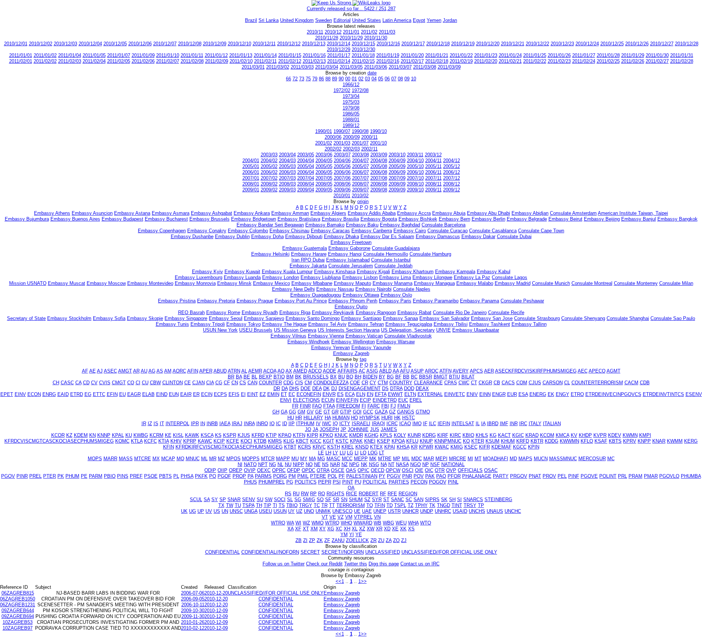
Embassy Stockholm (69, 318)
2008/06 (342, 184)
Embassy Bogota (379, 219)
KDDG (551, 441)
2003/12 (433, 154)
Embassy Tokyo (243, 324)
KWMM (675, 441)
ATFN (445, 371)
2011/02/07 (167, 61)
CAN (252, 382)
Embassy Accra (414, 213)
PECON (419, 482)
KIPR (312, 435)
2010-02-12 (192, 628)
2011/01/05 (94, 55)
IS (156, 423)
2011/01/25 (534, 55)
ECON (34, 394)
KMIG (456, 447)
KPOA (398, 441)
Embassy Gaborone (349, 248)
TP (481, 505)
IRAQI (378, 423)
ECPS (220, 394)
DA (285, 388)
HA (328, 417)
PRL (622, 476)
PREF (136, 476)
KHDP (585, 435)
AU (144, 371)
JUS (374, 429)
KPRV (629, 441)
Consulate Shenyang (583, 318)
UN (225, 511)
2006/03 (287, 172)
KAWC (205, 441)
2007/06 (342, 178)
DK (326, 388)
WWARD (363, 523)
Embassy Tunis (172, 324)
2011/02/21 (510, 61)
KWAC (442, 447)
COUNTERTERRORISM (597, 382)
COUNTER (270, 382)
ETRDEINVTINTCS (663, 394)
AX (289, 371)
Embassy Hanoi (345, 254)
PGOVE (589, 476)
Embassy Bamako (324, 225)
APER (205, 371)
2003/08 (360, 154)
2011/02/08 (192, 61)
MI (470, 458)
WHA (413, 523)
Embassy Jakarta (308, 265)
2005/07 (360, 166)
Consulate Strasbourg (537, 318)
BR (231, 376)
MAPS (525, 458)
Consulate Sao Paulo (672, 318)
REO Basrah (191, 312)
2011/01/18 (363, 55)
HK (397, 417)
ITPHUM (305, 423)
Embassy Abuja (448, 213)
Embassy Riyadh (260, 312)
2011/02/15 (363, 61)
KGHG (371, 435)
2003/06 (324, 154)
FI (364, 406)
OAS (351, 470)
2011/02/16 (387, 61)
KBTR (537, 441)
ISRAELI (361, 423)
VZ (340, 517)
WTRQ (332, 523)
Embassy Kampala (455, 271)
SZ (367, 499)
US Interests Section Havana (349, 330)
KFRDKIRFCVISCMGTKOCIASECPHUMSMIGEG (229, 447)
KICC (315, 441)
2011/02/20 (485, 61)
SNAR (234, 499)
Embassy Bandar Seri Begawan (270, 225)
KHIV (176, 441)
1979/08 (351, 108)
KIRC (455, 435)
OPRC (279, 470)
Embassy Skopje (145, 318)
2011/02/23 (559, 61)
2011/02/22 (534, 61)
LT (381, 452)
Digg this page (384, 564)
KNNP (103, 435)
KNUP (426, 441)
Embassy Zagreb (351, 353)
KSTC (342, 441)
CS (242, 382)
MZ (221, 458)
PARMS (263, 476)
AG (151, 371)
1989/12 (351, 125)
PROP (239, 476)
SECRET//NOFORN (342, 552)
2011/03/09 (449, 67)
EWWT (395, 394)
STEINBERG (498, 499)
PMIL (303, 476)
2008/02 (269, 184)
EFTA (380, 394)
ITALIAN (552, 423)
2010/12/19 (463, 43)
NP (425, 464)
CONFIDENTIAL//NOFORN (270, 552)
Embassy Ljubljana (321, 277)
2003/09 (378, 154)
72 (295, 78)
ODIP (210, 470)
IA (483, 423)
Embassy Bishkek (418, 219)
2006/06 (342, 172)
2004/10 (415, 160)
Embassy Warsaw (395, 341)
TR (324, 505)
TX (221, 505)
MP (396, 458)
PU (358, 482)
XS (411, 528)
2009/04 (305, 189)
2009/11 (433, 189)
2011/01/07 (118, 55)
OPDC (308, 470)
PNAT (535, 476)
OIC (429, 470)
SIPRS (432, 499)
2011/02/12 (289, 61)
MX (156, 458)
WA (290, 523)
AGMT (613, 371)
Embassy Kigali (373, 271)
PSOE (151, 476)
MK (373, 458)
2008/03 (287, 184)
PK (60, 476)
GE (318, 412)
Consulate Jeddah (393, 265)
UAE (367, 511)
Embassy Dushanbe (192, 236)
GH (275, 412)
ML (204, 458)
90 (341, 78)
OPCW (393, 470)
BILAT (468, 376)
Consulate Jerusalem (350, 265)
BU (341, 376)
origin (363, 201)
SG (297, 499)
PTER (49, 476)
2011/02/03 (69, 61)
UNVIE (443, 330)
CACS (508, 382)
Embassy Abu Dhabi (488, 213)
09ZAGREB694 (17, 616)
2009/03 (287, 189)
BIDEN (370, 376)
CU (145, 382)
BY (382, 376)
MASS (126, 458)
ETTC (99, 394)
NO (309, 464)
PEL (562, 476)
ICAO (405, 423)
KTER (477, 441)
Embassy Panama (479, 301)
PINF (573, 476)
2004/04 (305, 160)
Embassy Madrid (513, 283)
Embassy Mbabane (311, 283)
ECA (350, 394)
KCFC (150, 441)
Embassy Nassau (335, 289)
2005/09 (397, 166)
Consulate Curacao (447, 230)
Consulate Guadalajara (396, 248)
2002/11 (369, 149)
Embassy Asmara (170, 213)
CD (86, 382)
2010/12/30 (363, 49)
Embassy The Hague (284, 324)
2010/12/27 (661, 43)
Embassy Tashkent (489, 324)
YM (344, 534)
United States (366, 20)
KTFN (299, 435)
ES (340, 394)
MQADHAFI (495, 458)
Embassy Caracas (330, 230)
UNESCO (342, 511)
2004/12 (451, 160)
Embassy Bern (454, 219)
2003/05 (305, 154)
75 (308, 78)
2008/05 (324, 184)
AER (489, 371)
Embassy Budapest (122, 219)
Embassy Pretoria (216, 301)
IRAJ (237, 423)
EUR (512, 394)
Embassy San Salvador (444, 318)
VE (332, 517)
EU (122, 394)
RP (313, 493)
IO (272, 423)
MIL (406, 458)
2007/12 (451, 178)
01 (354, 78)
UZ (299, 511)
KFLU (412, 441)
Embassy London (280, 277)
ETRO (577, 394)
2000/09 (351, 137)
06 (387, 78)
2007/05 (324, 178)
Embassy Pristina (177, 301)
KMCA (562, 435)
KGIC (518, 435)
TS (282, 505)
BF (398, 376)
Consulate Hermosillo (385, 254)
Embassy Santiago (361, 318)
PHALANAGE (476, 476)
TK (432, 505)
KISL (178, 435)
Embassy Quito (351, 306)
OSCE (337, 470)
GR (335, 412)
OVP (451, 470)
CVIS (104, 382)
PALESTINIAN (361, 476)
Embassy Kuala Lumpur (287, 271)
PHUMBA (691, 476)
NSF (435, 464)
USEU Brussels (255, 330)
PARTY (501, 476)
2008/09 (397, 184)
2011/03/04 (326, 67)
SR (336, 499)
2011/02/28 (681, 61)
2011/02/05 (118, 61)
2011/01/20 (412, 55)
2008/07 (360, 184)
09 (407, 78)
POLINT (607, 476)
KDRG (429, 435)
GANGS (405, 412)
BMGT (441, 376)
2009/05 (324, 189)
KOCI (246, 441)
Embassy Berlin (488, 219)
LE (321, 452)
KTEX (376, 447)
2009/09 (397, 189)
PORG (280, 476)
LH (328, 452)
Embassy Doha (267, 236)
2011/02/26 (632, 61)
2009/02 (269, 189)
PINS (122, 476)
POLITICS (306, 482)
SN (344, 499)
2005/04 (305, 166)
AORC (179, 371)
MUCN (541, 458)
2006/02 (269, 172)
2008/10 (415, 184)
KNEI (369, 441)
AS (159, 371)
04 (374, 78)
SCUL (196, 499)
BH (358, 376)
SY (214, 499)
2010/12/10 (239, 43)
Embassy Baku (362, 225)
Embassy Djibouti (303, 236)
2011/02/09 (216, 61)
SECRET (310, 552)
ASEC (110, 371)
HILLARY (313, 417)
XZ (362, 528)
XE (395, 528)
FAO (317, 406)
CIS (299, 382)
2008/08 (378, 184)
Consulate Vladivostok (408, 336)
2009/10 (415, 189)
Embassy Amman (290, 213)
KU (128, 435)
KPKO (326, 435)
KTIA (163, 441)
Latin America (396, 20)
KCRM (156, 435)
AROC (431, 371)
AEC (583, 371)
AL (244, 371)
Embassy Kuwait (242, 271)
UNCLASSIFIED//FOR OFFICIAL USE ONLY (449, 552)
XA (290, 528)
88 (328, 78)
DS (385, 388)
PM (292, 476)
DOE (306, 388)
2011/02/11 (265, 61)
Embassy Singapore (186, 318)
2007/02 (269, 178)
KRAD (532, 435)
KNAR (658, 441)
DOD (409, 388)
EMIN (273, 394)
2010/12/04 (90, 43)
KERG (691, 441)
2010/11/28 (326, 38)
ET (284, 394)
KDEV (614, 435)
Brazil (251, 20)
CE (187, 382)
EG (87, 394)
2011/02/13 (314, 61)
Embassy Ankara (252, 213)
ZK (320, 540)
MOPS (95, 458)
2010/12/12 (289, 43)
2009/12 (451, 189)
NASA (402, 464)
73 (301, 78)
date (372, 73)
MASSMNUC (563, 458)
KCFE (232, 441)
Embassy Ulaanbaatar (475, 330)
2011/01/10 (167, 55)
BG (390, 376)
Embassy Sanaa (400, 318)
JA (315, 429)
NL (280, 464)
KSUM (492, 441)
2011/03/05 (351, 67)
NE (317, 464)
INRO (262, 423)
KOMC (122, 441)
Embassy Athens (52, 213)
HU (290, 417)
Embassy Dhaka (341, 236)
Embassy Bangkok (677, 219)
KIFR (484, 447)
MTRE (385, 458)
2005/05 (324, 166)
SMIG (309, 499)
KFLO (587, 441)
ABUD (220, 371)
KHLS (482, 435)
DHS (294, 388)
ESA (523, 394)
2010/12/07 (165, 43)
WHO (346, 523)
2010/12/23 (562, 43)
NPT (263, 464)
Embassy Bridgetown (253, 219)
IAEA (224, 423)
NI (240, 464)
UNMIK (323, 511)
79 (314, 78)
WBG (388, 523)
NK (364, 464)
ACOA (269, 371)
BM (290, 376)
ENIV (472, 394)
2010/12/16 (388, 43)
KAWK (192, 435)
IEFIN (444, 423)
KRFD (522, 441)
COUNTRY (400, 382)
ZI (305, 540)
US (217, 511)
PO (212, 476)
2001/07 (360, 143)
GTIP (345, 412)
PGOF (224, 476)
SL (290, 499)
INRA (249, 423)
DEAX (422, 388)
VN (377, 517)
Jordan (450, 20)
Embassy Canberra (371, 230)
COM (521, 382)
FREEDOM (348, 406)
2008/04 (305, 184)
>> (364, 581)
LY (335, 452)
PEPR (324, 482)
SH (452, 499)
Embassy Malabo (474, 283)
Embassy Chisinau (289, 230)
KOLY (400, 435)
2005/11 (433, 166)
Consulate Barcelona (443, 225)
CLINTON (172, 382)
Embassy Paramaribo (435, 301)
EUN (174, 394)
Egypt (419, 20)
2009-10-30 (192, 610)
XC (339, 528)
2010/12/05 (115, 43)
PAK (430, 476)
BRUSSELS (316, 376)
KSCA (207, 435)
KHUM (508, 441)
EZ (263, 394)
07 (393, 78)
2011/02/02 (45, 61)
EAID (63, 394)
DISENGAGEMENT (360, 388)
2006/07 (360, 172)
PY (382, 476)
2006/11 (433, 172)
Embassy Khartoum (413, 271)
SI (459, 499)
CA (78, 382)
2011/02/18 (436, 61)
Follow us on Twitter (284, 564)
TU (238, 505)
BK (298, 376)
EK (551, 394)
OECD (377, 470)
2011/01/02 (45, 55)
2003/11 (415, 154)
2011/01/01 (20, 55)
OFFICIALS (470, 470)
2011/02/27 (657, 61)
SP (222, 499)
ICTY (344, 423)
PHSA (187, 476)
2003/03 (269, 154)
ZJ (404, 540)
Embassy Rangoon (376, 312)
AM (167, 371)
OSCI (408, 470)
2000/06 (333, 137)
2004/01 (250, 160)
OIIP (222, 470)
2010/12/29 (338, 49)
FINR (305, 406)
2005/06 (342, 166)
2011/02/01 (20, 61)
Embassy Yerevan (330, 347)
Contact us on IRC (419, 564)
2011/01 (351, 32)
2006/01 (250, 172)
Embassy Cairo (409, 230)
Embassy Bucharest (166, 219)
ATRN (234, 371)
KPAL (118, 435)
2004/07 (360, 160)
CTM (383, 382)
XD (387, 528)
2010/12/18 (438, 43)
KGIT (328, 441)
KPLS (386, 435)
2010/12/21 (512, 43)
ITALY (535, 423)
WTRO (278, 523)
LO (363, 452)
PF (342, 476)
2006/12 (451, 172)
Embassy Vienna (326, 336)
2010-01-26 (192, 622)
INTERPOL (177, 423)
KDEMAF (501, 447)
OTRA (323, 470)
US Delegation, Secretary (408, 330)
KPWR (426, 447)
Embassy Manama (392, 283)
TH (259, 505)
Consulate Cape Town (541, 230)
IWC (326, 423)
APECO (597, 371)
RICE (351, 493)
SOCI (280, 499)
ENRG (49, 394)
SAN (418, 499)
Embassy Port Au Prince (301, 301)
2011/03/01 (253, 67)
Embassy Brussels (209, 219)
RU (296, 493)
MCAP (168, 458)
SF (328, 499)
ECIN (206, 394)
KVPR (600, 435)
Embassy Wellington (353, 341)
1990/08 (360, 131)
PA (250, 476)
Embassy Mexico (271, 283)
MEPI (441, 458)
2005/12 (451, 166)
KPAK (356, 441)
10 (413, 78)
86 (321, 78)
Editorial (342, 20)
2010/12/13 (313, 43)
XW (370, 528)
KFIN (168, 447)
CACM (631, 382)
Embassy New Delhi (293, 289)
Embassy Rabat (414, 312)
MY (303, 458)
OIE (419, 470)
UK (184, 511)
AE (92, 371)
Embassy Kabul (493, 271)
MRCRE (457, 458)
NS (325, 464)
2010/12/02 (40, 43)
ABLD (385, 371)
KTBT (290, 447)
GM (301, 412)
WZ (306, 523)
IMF (504, 423)
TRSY (470, 505)
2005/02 (269, 166)
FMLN (403, 406)
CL (567, 382)
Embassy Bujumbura (27, 219)
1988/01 (351, 119)
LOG (373, 452)
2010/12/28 (686, 43)
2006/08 (378, 172)
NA (384, 464)
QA (351, 488)
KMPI (645, 435)
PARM (95, 476)
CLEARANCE (428, 382)
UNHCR (410, 511)
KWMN (630, 435)
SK (444, 499)
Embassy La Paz (472, 277)
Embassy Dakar (478, 236)
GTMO (423, 412)
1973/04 (351, 96)
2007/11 (433, 178)
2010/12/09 (214, 43)
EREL (416, 400)
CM (308, 382)
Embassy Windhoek (308, 341)
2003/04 (287, 154)
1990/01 (323, 131)
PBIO (110, 476)
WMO (318, 523)
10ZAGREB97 (18, 628)
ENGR (499, 394)
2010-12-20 (216, 593)
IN (202, 423)
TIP (267, 505)
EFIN (112, 394)
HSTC (408, 417)
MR (212, 458)
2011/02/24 (583, 61)
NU (288, 464)
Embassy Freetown (351, 242)
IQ (335, 423)
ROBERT (368, 493)
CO (130, 382)
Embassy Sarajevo (264, 318)
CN (234, 382)
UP (200, 511)
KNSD (362, 447)
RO (321, 493)
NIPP (298, 464)
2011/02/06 (143, 61)
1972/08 (360, 90)
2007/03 (287, 178)
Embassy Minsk (234, 283)
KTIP (271, 435)
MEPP (361, 458)
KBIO (468, 435)
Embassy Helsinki (270, 254)
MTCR (268, 458)
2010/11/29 (351, 38)
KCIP (219, 441)
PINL (453, 482)
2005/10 (415, 166)
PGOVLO (669, 476)
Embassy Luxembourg (198, 277)
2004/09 (397, 160)
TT (332, 505)
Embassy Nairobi (373, 289)
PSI (337, 482)
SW (268, 499)
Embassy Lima (395, 277)
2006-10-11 (192, 604)
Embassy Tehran (366, 324)
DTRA (396, 388)
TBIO (292, 505)
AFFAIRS (347, 371)
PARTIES (399, 482)
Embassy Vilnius (288, 336)
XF (298, 528)
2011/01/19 (387, 55)
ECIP (365, 400)
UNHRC (443, 511)
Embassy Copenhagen (162, 230)
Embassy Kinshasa (334, 271)
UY (291, 511)
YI (351, 534)
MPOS (233, 458)
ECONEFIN (309, 394)
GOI (357, 412)
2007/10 (415, 178)
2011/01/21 (436, 55)
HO (354, 417)
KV (574, 435)
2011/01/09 (143, 55)
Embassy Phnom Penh (352, 301)
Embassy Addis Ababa (372, 213)
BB (406, 376)
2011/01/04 (69, 55)
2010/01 (341, 195)
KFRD (258, 435)
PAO (441, 476)
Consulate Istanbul (391, 260)
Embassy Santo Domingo (313, 318)
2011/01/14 (265, 55)
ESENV (694, 394)
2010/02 (360, 195)
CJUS (535, 382)
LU (343, 452)
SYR (377, 499)
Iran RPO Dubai (308, 260)
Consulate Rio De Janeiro (460, 312)
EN (370, 394)
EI (243, 394)
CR (365, 382)
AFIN (192, 371)
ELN (360, 394)
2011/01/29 (632, 55)
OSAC (491, 470)
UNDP (426, 511)
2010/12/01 (15, 43)
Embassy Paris (395, 301)
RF (383, 493)
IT (162, 423)
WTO (425, 523)
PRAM (635, 476)
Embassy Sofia (109, 318)
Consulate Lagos (509, 277)
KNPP (644, 441)
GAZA (381, 412)
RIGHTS (335, 493)
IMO (417, 423)
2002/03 (351, 149)
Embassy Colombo (248, 230)
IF (425, 423)
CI (138, 382)
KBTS (615, 441)
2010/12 (333, 32)
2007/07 (360, 178)
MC (611, 458)
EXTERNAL (430, 394)
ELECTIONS (306, 400)
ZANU (338, 540)
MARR (110, 458)
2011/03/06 (375, 67)
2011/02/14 (338, 61)
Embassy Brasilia (340, 219)
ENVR (329, 394)
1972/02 (341, 90)
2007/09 (397, 178)
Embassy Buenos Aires (75, 219)
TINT (457, 505)
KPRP (189, 441)
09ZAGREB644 (17, 610)
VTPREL (363, 517)
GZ (392, 412)
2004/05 (324, 160)
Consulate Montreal (591, 283)
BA (239, 376)
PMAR (651, 476)
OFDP (293, 470)
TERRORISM (350, 505)
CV (94, 382)
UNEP (379, 511)
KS (218, 435)
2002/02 (333, 149)
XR (379, 528)
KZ (69, 435)
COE (355, 382)
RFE (392, 493)
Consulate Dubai (514, 236)
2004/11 (433, 160)
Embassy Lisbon (360, 277)
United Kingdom (297, 20)
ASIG (372, 371)
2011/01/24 (510, 55)
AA (396, 371)
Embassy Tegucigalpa (408, 324)
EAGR (134, 394)
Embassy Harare (309, 254)
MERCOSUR (592, 458)
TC (317, 505)
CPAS (450, 382)
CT (474, 382)
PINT (347, 482)
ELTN (410, 394)
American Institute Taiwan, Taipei (633, 213)
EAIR (186, 394)
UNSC (236, 511)
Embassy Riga (294, 312)
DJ (334, 388)
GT (327, 412)
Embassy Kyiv (207, 271)
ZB (298, 540)
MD (513, 458)
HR (298, 417)
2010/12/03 (65, 43)
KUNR (414, 435)
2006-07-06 (192, 593)
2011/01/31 (681, 55)
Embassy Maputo (352, 283)
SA (207, 499)
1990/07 (341, 131)
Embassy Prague (255, 301)
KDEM (81, 435)
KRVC (319, 447)
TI (275, 505)
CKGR (485, 382)
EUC (403, 400)
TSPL (400, 505)
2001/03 (341, 143)
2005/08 (378, 166)
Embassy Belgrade (527, 219)
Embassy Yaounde (371, 347)
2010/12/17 (413, 43)
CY (373, 382)
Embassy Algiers (328, 213)
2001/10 (378, 143)
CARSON (553, 382)
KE (168, 435)
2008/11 (433, 184)
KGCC (519, 447)
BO (349, 376)
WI (298, 523)
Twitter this (355, 564)
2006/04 (305, 172)
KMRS (275, 441)
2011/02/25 (608, 61)
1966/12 (351, 84)
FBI (385, 406)
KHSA (403, 447)
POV (419, 476)
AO (281, 371)
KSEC (471, 447)
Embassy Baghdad (400, 225)
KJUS (244, 435)
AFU (405, 371)
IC (278, 423)
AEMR (255, 371)
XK (403, 528)
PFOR (454, 476)
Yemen (434, 20)
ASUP (417, 371)
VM (348, 517)
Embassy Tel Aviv (327, 324)
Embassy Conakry (206, 230)
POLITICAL (375, 482)
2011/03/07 (400, 67)
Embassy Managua (434, 283)
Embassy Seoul (225, 318)
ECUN (328, 400)
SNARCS (473, 499)
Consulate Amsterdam (573, 213)
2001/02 (323, 143)
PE (84, 476)
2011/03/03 (302, 67)
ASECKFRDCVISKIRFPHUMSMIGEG (536, 371)
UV (208, 511)
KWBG (140, 435)
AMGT (125, 371)
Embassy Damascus (438, 236)
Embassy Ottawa (361, 295)
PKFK (201, 476)
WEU (401, 523)
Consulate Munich (551, 283)
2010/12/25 (612, 43)
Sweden (323, 20)
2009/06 (342, 189)
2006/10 (415, 172)
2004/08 (378, 160)
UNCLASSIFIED (382, 552)
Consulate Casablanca (493, 230)
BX (333, 376)
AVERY (461, 371)
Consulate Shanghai (628, 318)
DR (276, 388)
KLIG (288, 441)
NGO (415, 464)
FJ (393, 406)
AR (136, 371)
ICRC (392, 423)
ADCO (315, 371)
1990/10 (378, 131)
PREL (35, 476)
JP (343, 429)
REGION (408, 493)
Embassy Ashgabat (211, 213)
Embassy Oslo (396, 295)
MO (180, 458)
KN (92, 435)
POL (332, 476)
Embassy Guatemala (304, 248)
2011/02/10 (241, 61)
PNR (407, 476)
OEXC (264, 470)
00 (347, 78)
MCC (347, 458)
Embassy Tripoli (207, 324)
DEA (317, 388)
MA (312, 458)
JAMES (389, 429)
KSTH (333, 447)
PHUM (72, 476)
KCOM (547, 435)
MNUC (193, 458)
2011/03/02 (277, 67)
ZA (389, 540)
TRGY (305, 505)
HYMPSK (369, 417)
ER (196, 394)
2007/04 (305, 178)
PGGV (394, 476)
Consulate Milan (676, 283)
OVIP (250, 470)
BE (247, 376)
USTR (394, 511)
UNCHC (513, 511)
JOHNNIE (358, 429)
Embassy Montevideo (150, 283)
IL (478, 423)
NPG (354, 464)
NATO (250, 464)
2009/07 (360, 189)
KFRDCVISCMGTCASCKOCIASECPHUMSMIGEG (59, 441)
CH (56, 382)
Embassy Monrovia (195, 283)
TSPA (248, 505)
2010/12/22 (537, 43)
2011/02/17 (412, 61)
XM (314, 528)
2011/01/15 (289, 55)
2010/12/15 (363, 43)
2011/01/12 (216, 55)
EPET (6, 394)
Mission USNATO (27, 283)
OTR (440, 470)
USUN (280, 511)
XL (355, 528)
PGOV (8, 476)
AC (362, 371)
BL (254, 376)
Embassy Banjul (638, 219)
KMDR (356, 435)
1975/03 (351, 102)
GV (310, 412)
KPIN (533, 447)
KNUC (341, 435)
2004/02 (269, 160)
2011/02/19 (461, 61)
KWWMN (569, 441)
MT (478, 458)
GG (292, 412)
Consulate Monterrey (636, 283)
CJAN (198, 382)
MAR (428, 458)
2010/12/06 (140, 43)
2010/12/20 (487, 43)
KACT (504, 435)
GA (284, 412)
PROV (549, 476)
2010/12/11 (264, 43)
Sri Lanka (268, 20)
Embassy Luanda (242, 277)
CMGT (119, 382)
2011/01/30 (657, 55)
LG (350, 452)
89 (334, 78)
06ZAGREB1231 (17, 604)
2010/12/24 (587, 43)
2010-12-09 (216, 610)
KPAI (389, 447)
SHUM (356, 499)
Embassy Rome (223, 312)
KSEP (383, 441)
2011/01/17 (338, 55)
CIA (210, 382)
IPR (195, 423)
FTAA (329, 406)
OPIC (363, 470)
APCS (476, 371)
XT (306, 528)
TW (229, 505)
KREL (347, 447)
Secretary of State (26, 318)
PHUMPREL (271, 482)
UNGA (250, 511)
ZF (327, 540)
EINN (485, 394)
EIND (161, 394)
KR (414, 447)
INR (514, 423)
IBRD (492, 423)
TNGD (443, 505)
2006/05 (324, 172)
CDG (288, 382)
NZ (344, 464)
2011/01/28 (608, 55)
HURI (387, 417)
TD (389, 505)
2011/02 (369, 32)
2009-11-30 (192, 616)
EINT (252, 394)
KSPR (229, 435)
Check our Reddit (324, 564)
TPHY (421, 505)
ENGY (562, 394)
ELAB (148, 394)
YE (358, 534)
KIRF (442, 435)
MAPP (283, 458)
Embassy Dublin (232, 236)
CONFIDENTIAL (222, 552)
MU (295, 458)
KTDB (260, 441)
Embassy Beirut (565, 219)
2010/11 (315, 32)
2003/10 (397, 154)
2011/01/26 (559, 55)
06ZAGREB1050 (17, 599)
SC (408, 499)
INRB (212, 423)
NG (272, 464)
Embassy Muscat (66, 283)
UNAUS (495, 511)
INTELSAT (463, 423)
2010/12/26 (637, 43)
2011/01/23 (485, 55)
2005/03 (287, 166)
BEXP (265, 376)
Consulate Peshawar (522, 301)
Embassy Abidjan (530, 213)
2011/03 (387, 32)
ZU (381, 540)
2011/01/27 (583, 55)
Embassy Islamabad (348, 260)
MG (321, 458)
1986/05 (351, 114)
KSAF (601, 441)
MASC (333, 458)
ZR (373, 540)
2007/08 (378, 178)
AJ (100, 371)
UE (357, 511)
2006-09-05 (192, 599)
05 (380, 78)
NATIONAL (453, 464)
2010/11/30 (375, 38)
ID (284, 423)
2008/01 (250, 184)
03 (367, 78)
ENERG (537, 394)
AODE (329, 371)
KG (493, 435)
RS (288, 493)
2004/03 (287, 160)
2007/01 (250, 178)
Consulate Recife (506, 312)
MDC (416, 458)
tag (363, 359)
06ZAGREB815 (17, 593)
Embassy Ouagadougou (315, 295)
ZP (312, 540)
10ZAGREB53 (18, 622)
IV (318, 423)
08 (400, 78)
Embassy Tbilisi (451, 324)
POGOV (437, 482)
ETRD (76, 394)
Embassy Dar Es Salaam (387, 236)
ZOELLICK (357, 540)
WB (377, 523)
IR (143, 423)
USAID (460, 511)
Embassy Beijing (602, 219)
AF (85, 371)
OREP (235, 470)
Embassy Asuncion (92, 213)
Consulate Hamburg (430, 254)
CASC (67, 382)
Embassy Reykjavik (333, 312)
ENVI (285, 400)
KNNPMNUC (447, 441)
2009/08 (378, 189)
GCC (368, 412)
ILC (432, 423)
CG (218, 382)
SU (260, 499)
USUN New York (220, 330)
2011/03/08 (424, 67)
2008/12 (451, 184)
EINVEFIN (347, 400)
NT (391, 464)
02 (360, 78)
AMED (300, 371)
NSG (374, 464)
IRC (523, 423)
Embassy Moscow (106, 283)
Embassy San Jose (492, 318)
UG (192, 511)
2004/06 (342, 160)
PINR (22, 476)
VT (325, 517)
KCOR (58, 435)
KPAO (284, 435)
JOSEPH (329, 429)
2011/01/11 (192, 55)
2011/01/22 (461, 55)
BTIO (279, 376)
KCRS (304, 447)
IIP (291, 423)
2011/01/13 (240, 55)
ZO (396, 540)
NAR (335, 464)
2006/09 (397, 172)
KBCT (302, 441)
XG (330, 528)
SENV (248, 499)
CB (497, 382)
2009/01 (250, 189)
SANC (397, 499)
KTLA (137, 441)
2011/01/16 (314, 55)
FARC (373, 406)
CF (227, 382)
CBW (155, 382)
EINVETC (454, 394)
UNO (309, 511)
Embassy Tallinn (529, 324)
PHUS (250, 482)
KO (466, 441)
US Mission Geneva (295, 330)
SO (320, 499)
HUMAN (341, 417)
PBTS (165, 476)
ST (386, 499)
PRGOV (518, 476)
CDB (645, 382)
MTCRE (142, 458)
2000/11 (369, 137)
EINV (20, 394)
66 (288, 78)
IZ (150, 423)
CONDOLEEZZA (330, 382)
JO (308, 429)
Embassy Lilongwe (432, 277)
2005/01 (250, 166)
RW (305, 493)
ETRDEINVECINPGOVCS (613, 394)
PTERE (318, 476)
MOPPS (251, 458)
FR (295, 406)
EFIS (234, 394)
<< (338, 581)
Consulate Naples (411, 289)
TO (369, 505)
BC (414, 376)
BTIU (454, 376)
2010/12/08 (189, 43)
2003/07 (342, 154)
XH (347, 528)
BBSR (425, 376)
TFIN (379, 505)
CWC (463, 382)
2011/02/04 (94, 61)
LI (357, 452)
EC (291, 394)
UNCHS (477, 511)
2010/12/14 (338, 43)
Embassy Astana (132, 213)
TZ (411, 505)
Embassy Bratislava (299, 219)
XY (322, 528)
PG (289, 482)
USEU (265, 511)
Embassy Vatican (364, 336)
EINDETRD (385, 400)
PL (176, 476)
